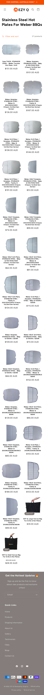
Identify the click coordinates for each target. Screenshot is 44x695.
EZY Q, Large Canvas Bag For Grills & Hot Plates (32, 520)
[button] (5, 9)
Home (7, 612)
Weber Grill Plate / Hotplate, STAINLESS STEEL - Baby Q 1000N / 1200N (33, 299)
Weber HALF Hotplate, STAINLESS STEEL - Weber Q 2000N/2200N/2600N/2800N (11, 448)
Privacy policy (16, 690)
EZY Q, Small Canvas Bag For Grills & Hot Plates (11, 556)
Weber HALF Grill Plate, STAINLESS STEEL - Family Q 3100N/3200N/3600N (33, 485)
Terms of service (29, 690)
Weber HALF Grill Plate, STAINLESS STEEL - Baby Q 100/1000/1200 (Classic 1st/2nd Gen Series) (11, 260)
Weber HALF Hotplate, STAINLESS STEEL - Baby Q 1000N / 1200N (11, 371)
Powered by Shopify (21, 686)
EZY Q (12, 686)
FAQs (7, 645)
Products (8, 617)
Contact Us (9, 656)
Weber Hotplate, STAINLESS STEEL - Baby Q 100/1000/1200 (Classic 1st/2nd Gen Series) (33, 65)
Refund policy (35, 686)
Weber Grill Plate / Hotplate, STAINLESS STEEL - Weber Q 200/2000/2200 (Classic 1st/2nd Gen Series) (33, 144)
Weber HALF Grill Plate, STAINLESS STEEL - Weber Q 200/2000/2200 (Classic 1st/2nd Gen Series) (33, 261)
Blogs (7, 650)
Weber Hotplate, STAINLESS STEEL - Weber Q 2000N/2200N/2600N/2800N (11, 410)
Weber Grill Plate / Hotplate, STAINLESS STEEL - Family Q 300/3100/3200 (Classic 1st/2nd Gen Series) (11, 183)
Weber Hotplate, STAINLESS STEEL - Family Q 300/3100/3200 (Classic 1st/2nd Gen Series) (32, 103)
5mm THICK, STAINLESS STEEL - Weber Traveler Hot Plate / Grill (11, 63)
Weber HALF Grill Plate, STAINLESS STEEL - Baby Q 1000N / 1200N (33, 336)
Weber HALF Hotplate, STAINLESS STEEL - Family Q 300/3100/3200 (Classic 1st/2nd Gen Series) (32, 221)
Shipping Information (13, 623)
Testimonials (10, 639)
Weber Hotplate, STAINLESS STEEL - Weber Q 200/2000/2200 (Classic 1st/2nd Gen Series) (11, 104)
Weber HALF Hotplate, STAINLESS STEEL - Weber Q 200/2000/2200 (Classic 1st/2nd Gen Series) (11, 222)
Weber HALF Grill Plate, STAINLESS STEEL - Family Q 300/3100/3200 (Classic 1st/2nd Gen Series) (11, 300)
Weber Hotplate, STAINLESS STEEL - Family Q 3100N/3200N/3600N (11, 485)
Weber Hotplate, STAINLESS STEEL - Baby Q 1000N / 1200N (11, 336)
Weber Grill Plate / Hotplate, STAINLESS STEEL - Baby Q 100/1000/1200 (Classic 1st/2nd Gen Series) (11, 143)
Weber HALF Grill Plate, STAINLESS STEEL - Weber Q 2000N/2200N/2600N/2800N (32, 410)
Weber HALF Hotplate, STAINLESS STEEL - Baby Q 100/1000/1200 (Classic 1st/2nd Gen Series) (33, 183)
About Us (9, 628)
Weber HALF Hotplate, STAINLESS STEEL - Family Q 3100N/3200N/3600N (11, 521)
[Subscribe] (36, 595)
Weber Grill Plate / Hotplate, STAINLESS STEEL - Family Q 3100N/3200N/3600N (32, 447)
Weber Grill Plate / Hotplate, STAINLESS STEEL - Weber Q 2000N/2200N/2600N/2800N (32, 372)
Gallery (8, 634)
